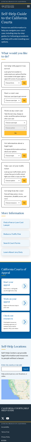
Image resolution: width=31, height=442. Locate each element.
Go (24, 83)
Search (26, 369)
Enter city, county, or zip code (11, 365)
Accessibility (5, 427)
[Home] (13, 6)
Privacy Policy (5, 437)
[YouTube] (7, 418)
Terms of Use (5, 432)
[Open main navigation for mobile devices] (28, 6)
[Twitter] (2, 418)
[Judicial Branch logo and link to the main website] (15, 1)
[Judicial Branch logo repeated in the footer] (15, 423)
